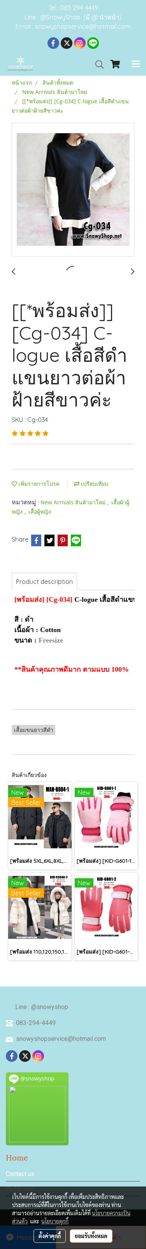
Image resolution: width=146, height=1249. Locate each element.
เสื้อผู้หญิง (39, 511)
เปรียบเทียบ (93, 483)
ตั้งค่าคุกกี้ (50, 1235)
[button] (97, 64)
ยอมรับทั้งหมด (91, 1235)
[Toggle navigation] (135, 64)
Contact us (20, 1174)
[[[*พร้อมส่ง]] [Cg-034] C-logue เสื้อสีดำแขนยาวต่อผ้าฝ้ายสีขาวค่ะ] (73, 190)
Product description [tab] (44, 581)
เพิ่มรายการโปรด (38, 483)
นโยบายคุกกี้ (55, 1221)
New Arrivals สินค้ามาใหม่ (73, 502)
